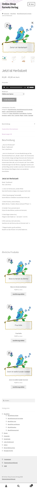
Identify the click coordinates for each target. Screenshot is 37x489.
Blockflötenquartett (13, 430)
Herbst (4, 111)
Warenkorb (28, 484)
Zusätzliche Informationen (10, 129)
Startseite (6, 13)
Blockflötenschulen (13, 415)
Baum (11, 113)
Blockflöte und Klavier (14, 424)
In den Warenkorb (9, 100)
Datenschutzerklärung (11, 463)
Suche (18, 486)
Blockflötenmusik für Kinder (24, 13)
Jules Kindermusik (11, 111)
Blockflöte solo (12, 421)
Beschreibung (6, 124)
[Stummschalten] (28, 87)
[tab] (18, 124)
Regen (21, 115)
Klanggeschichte (8, 450)
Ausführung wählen (18, 294)
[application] (18, 87)
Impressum (7, 459)
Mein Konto (6, 486)
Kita (13, 115)
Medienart (5, 91)
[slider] (31, 87)
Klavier (6, 433)
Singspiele (6, 436)
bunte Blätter (23, 113)
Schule (25, 115)
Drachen (29, 113)
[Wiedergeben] (4, 87)
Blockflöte (13, 13)
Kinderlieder (20, 111)
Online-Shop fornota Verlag (10, 5)
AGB (5, 466)
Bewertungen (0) (7, 134)
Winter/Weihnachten (9, 448)
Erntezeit (4, 115)
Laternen (17, 115)
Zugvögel (30, 115)
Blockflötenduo (12, 109)
